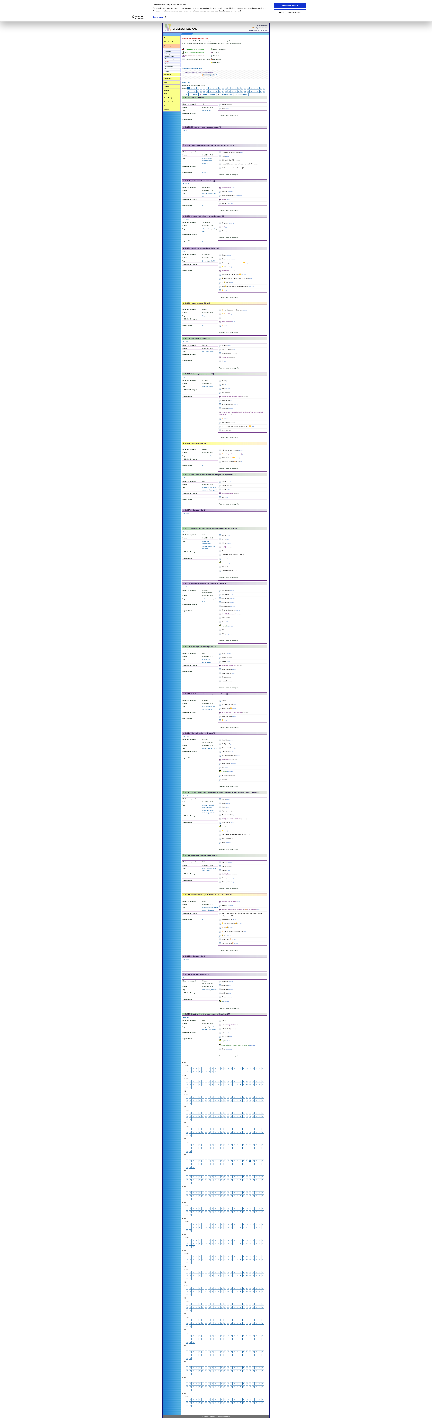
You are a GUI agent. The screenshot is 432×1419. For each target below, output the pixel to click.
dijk (209, 910)
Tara (246, 263)
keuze (203, 1027)
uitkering (204, 748)
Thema (167, 71)
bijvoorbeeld (212, 1029)
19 (245, 88)
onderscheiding (206, 490)
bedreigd (204, 659)
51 (183, 94)
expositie (214, 490)
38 (226, 91)
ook (214, 546)
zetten (212, 910)
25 (264, 88)
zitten (203, 231)
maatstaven (205, 541)
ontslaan (210, 316)
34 (213, 91)
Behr (227, 384)
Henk (227, 381)
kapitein (212, 351)
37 (223, 91)
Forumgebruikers (169, 68)
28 (194, 91)
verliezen (212, 813)
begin (210, 161)
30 (201, 91)
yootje (232, 590)
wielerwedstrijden (207, 546)
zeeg (229, 993)
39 (229, 91)
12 (223, 88)
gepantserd (205, 807)
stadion (214, 229)
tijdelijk (204, 110)
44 (245, 91)
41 (235, 91)
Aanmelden (264, 30)
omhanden (213, 868)
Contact (166, 110)
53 (189, 94)
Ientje (226, 108)
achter (214, 193)
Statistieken (167, 78)
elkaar (209, 229)
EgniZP (231, 905)
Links (166, 94)
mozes (228, 543)
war (212, 709)
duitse (203, 706)
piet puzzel (205, 172)
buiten (216, 599)
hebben (204, 868)
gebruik (209, 110)
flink (210, 193)
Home (166, 38)
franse (203, 158)
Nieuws (166, 86)
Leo (241, 152)
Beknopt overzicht (169, 56)
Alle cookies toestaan (290, 6)
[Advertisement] (223, 137)
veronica (208, 487)
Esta (228, 489)
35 (216, 91)
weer (203, 709)
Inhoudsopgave (169, 66)
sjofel (203, 193)
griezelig (207, 709)
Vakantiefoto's (168, 102)
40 (232, 91)
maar (207, 193)
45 (248, 91)
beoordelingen (206, 544)
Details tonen (158, 17)
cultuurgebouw (206, 662)
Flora (230, 1036)
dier (210, 807)
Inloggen (257, 30)
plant (203, 487)
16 (235, 88)
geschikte (204, 1029)
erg (212, 748)
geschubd (211, 805)
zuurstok (233, 606)
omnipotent (205, 599)
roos (251, 278)
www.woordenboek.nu (224, 1416)
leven (203, 813)
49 (260, 91)
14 (229, 88)
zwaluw (227, 156)
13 (226, 88)
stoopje (236, 404)
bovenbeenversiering (208, 907)
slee (203, 196)
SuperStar (228, 842)
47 (254, 91)
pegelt (203, 601)
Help (165, 82)
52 (186, 94)
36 (219, 91)
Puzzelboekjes (168, 98)
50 (264, 91)
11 (219, 88)
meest (212, 1027)
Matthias (230, 191)
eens (211, 386)
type (209, 659)
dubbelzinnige (206, 990)
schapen (204, 910)
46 (251, 91)
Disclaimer (167, 106)
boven (207, 351)
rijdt (203, 261)
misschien (205, 549)
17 (238, 88)
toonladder (205, 163)
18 (242, 88)
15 (232, 88)
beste (210, 261)
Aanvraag (167, 46)
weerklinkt (205, 161)
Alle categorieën (169, 54)
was (214, 706)
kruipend (204, 805)
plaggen (204, 316)
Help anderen (168, 49)
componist (209, 706)
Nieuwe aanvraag (169, 58)
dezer (203, 871)
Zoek (166, 63)
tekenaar (208, 158)
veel (208, 868)
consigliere (228, 634)
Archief (167, 61)
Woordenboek (168, 42)
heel (209, 748)
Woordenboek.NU (171, 32)
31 (204, 91)
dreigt (207, 813)
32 (207, 91)
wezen (211, 599)
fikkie (214, 261)
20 (248, 88)
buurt (215, 748)
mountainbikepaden (208, 810)
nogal (208, 386)
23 (257, 88)
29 (197, 91)
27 (191, 91)
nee (216, 907)
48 (257, 91)
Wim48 (232, 598)
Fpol (203, 205)
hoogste (213, 487)
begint (203, 386)
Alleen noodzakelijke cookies (290, 12)
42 (238, 91)
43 (242, 91)
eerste (206, 261)
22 (254, 88)
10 (216, 88)
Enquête (166, 90)
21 (251, 88)
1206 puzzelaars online (261, 28)
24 (260, 88)
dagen (208, 871)
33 (210, 91)
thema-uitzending (207, 456)
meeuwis (214, 990)
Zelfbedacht (168, 51)
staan (203, 351)
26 (188, 91)
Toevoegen (167, 74)
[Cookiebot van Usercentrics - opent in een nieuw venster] (138, 17)
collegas (204, 229)
